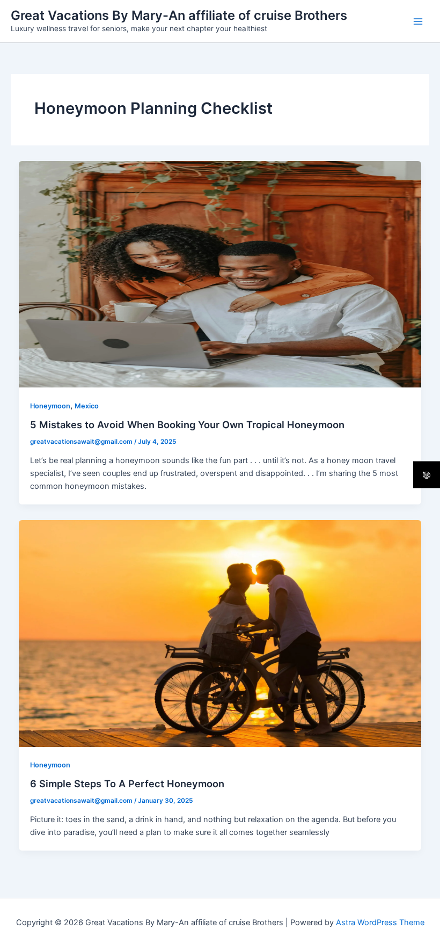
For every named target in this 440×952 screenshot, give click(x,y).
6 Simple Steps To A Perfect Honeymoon (127, 783)
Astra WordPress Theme (380, 922)
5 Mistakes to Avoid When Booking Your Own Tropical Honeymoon (187, 424)
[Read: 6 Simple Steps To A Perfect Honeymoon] (220, 633)
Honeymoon (50, 406)
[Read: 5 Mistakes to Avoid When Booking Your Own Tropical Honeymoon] (220, 274)
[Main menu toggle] (418, 21)
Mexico (87, 406)
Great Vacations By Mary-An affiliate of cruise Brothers (179, 15)
